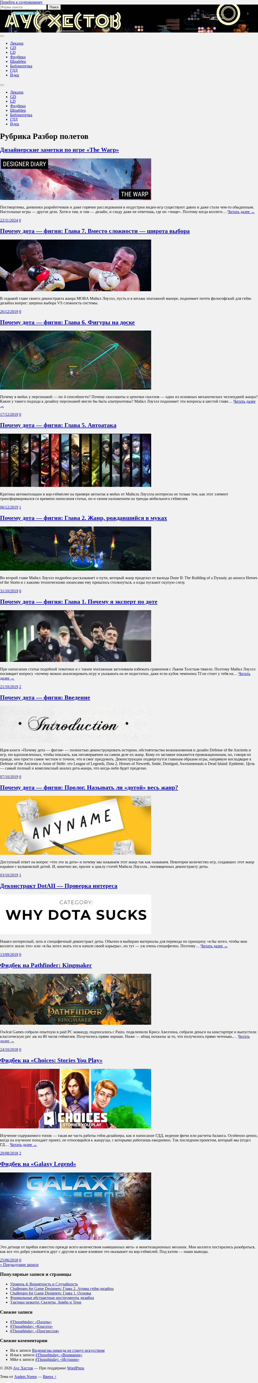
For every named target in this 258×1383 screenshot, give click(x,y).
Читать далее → (241, 212)
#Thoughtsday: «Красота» (31, 1326)
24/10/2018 (9, 1049)
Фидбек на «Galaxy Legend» (38, 1164)
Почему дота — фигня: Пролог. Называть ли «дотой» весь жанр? (89, 787)
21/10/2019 (9, 687)
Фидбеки (18, 57)
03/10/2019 (9, 875)
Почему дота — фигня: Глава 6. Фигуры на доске (67, 322)
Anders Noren (25, 1376)
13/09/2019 (9, 954)
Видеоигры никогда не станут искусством (68, 1350)
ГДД (14, 70)
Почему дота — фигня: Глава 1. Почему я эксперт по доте (78, 601)
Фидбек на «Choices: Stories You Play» (51, 1060)
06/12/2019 (9, 507)
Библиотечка (21, 66)
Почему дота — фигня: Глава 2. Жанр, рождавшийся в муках (83, 518)
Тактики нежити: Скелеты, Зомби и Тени (45, 1302)
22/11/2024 (9, 220)
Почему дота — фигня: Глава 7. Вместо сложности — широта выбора (95, 231)
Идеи (14, 75)
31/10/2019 (9, 591)
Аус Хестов (23, 1368)
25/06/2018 (9, 1260)
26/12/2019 (9, 311)
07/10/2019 (9, 777)
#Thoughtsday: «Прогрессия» (34, 1331)
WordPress (75, 1368)
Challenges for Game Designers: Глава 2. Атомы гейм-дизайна (62, 1288)
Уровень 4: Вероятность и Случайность (44, 1284)
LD (13, 52)
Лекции (16, 43)
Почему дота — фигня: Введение (45, 697)
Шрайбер (18, 61)
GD (13, 48)
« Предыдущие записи (19, 1264)
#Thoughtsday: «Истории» (57, 1359)
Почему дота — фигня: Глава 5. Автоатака (58, 425)
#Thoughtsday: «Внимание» (59, 1355)
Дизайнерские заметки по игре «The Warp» (59, 149)
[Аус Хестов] (63, 30)
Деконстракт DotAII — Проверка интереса (58, 885)
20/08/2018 (9, 1153)
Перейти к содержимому (21, 2)
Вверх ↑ (49, 1376)
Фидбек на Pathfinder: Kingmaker (46, 965)
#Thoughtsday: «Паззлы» (31, 1322)
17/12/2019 (9, 414)
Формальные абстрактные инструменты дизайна (52, 1298)
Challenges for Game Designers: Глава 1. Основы (50, 1293)
